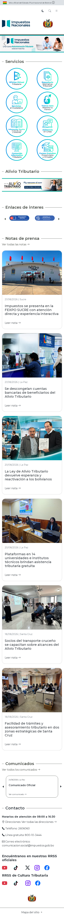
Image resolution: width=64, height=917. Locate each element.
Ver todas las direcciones (37, 821)
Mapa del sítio (30, 912)
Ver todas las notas (14, 244)
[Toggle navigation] (56, 11)
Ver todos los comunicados (20, 769)
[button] (5, 219)
